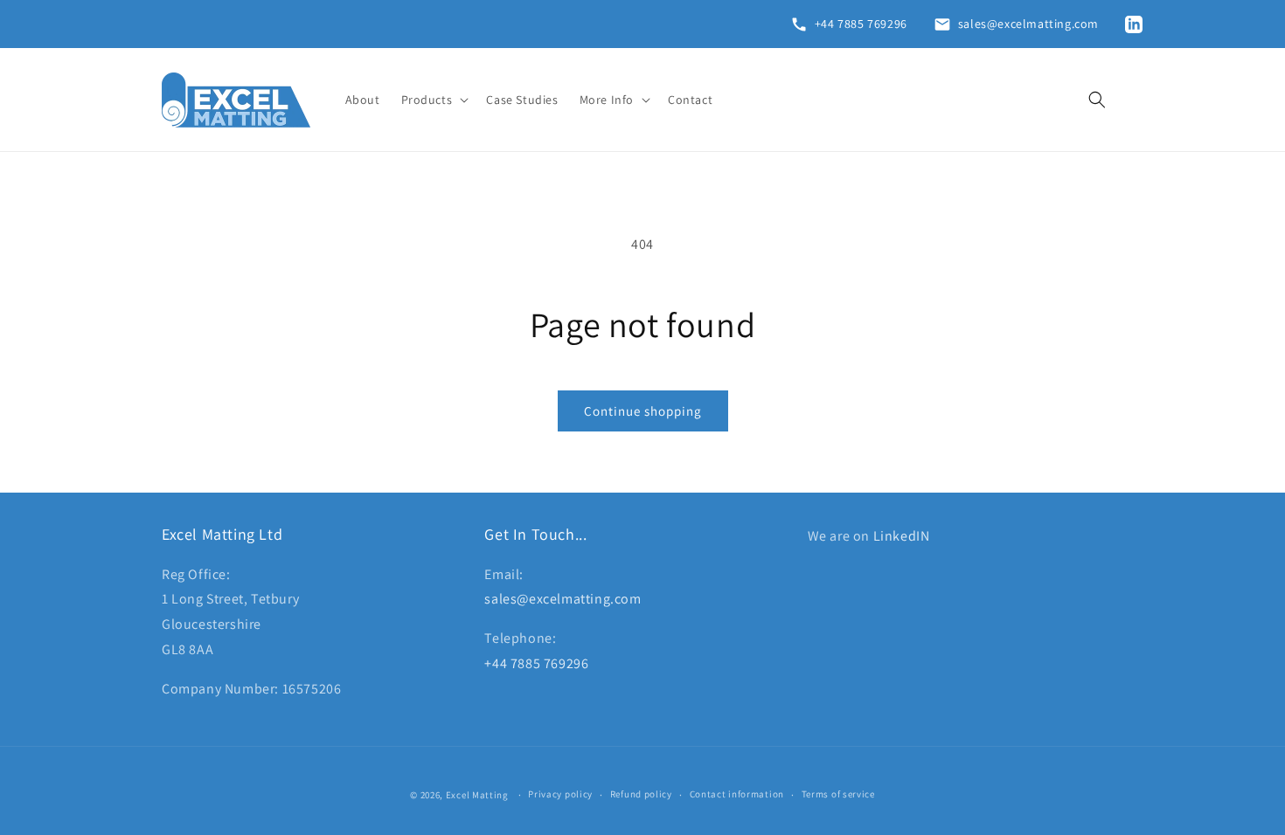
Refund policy (641, 794)
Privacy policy (560, 794)
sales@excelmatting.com (562, 599)
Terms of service (838, 794)
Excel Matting (477, 795)
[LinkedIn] (1137, 24)
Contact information (737, 794)
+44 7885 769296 (536, 663)
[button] (433, 99)
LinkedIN (901, 536)
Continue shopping (643, 411)
